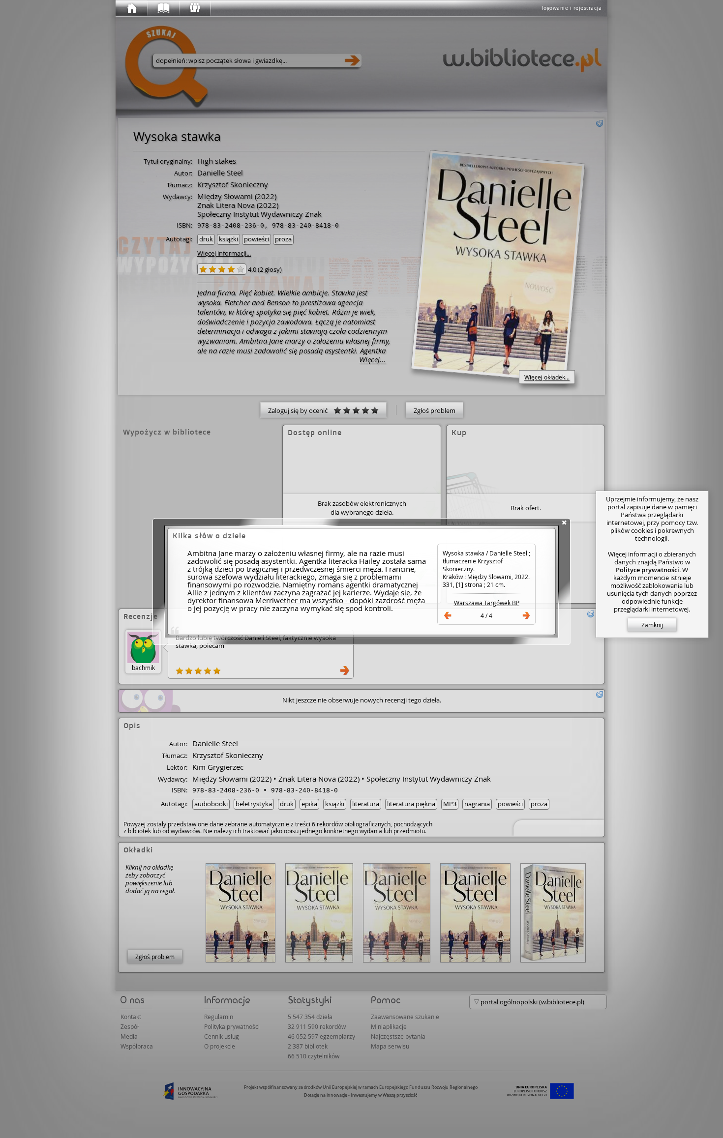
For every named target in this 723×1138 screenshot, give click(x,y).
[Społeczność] (194, 8)
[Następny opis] (526, 615)
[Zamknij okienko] (564, 522)
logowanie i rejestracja (572, 8)
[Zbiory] (163, 8)
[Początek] (131, 8)
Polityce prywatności (647, 569)
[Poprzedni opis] (448, 615)
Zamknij (652, 625)
